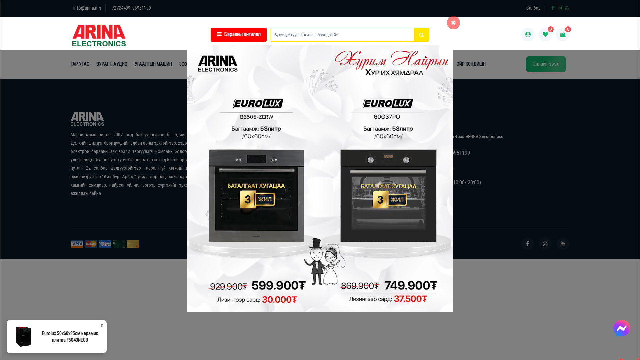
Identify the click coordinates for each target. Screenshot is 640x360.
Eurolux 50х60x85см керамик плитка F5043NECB (70, 337)
